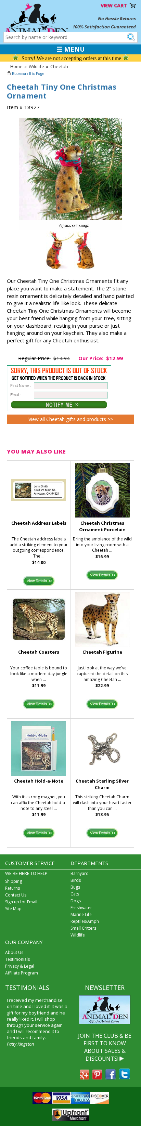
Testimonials (17, 959)
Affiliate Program (21, 973)
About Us (14, 952)
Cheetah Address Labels (38, 523)
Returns (12, 888)
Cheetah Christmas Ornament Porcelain (102, 526)
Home (16, 66)
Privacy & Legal (19, 966)
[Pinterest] (97, 1077)
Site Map (13, 909)
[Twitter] (124, 1077)
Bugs (75, 887)
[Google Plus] (84, 1077)
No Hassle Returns (117, 18)
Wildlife (36, 66)
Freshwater (81, 908)
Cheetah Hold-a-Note (38, 781)
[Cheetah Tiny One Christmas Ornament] (70, 228)
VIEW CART (114, 5)
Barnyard (79, 873)
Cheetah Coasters (38, 652)
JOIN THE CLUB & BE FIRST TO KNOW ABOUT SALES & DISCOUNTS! (104, 1047)
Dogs (75, 901)
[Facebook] (110, 1077)
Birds (75, 880)
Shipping (13, 881)
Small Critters (83, 928)
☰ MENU (70, 49)
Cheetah (59, 66)
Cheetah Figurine (102, 652)
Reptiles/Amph (84, 921)
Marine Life (81, 914)
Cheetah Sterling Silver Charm (102, 784)
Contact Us (15, 895)
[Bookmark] (26, 74)
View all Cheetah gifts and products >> (70, 419)
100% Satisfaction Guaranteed (104, 27)
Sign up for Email (21, 902)
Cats (74, 894)
